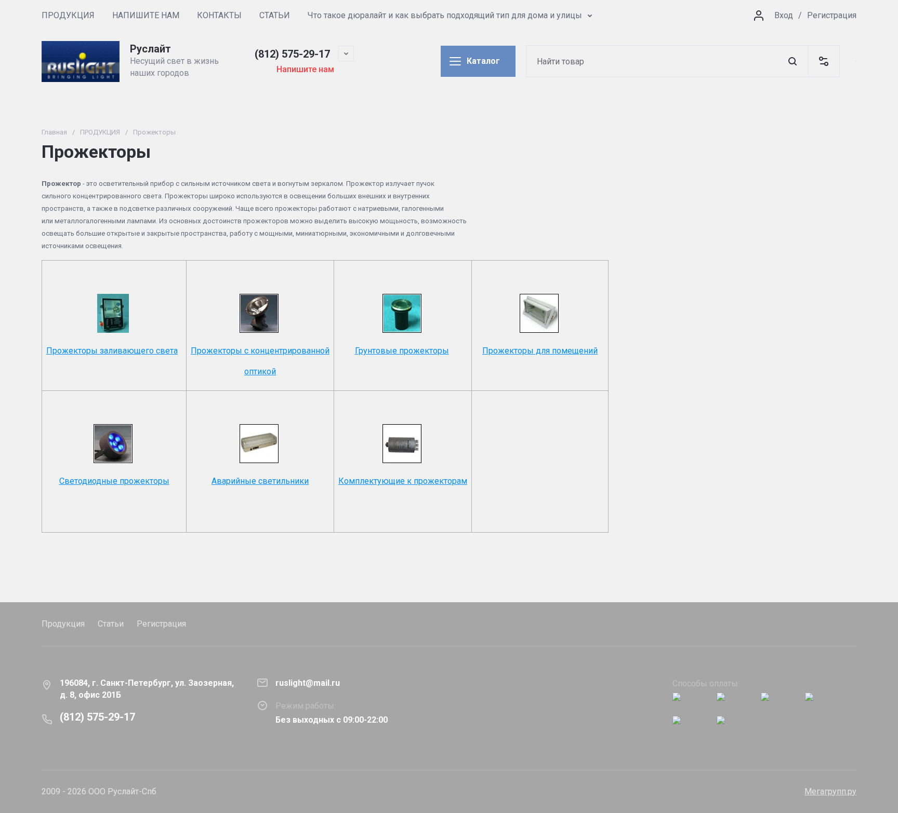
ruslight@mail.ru (307, 683)
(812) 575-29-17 (292, 54)
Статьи (111, 624)
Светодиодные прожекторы (114, 481)
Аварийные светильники (260, 481)
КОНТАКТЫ (219, 15)
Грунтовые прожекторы (402, 351)
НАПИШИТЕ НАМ (145, 15)
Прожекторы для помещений (540, 351)
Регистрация (831, 15)
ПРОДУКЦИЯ (68, 15)
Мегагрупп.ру (830, 791)
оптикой (260, 371)
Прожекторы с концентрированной (260, 351)
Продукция (63, 624)
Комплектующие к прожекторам (402, 481)
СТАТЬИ (274, 15)
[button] (823, 61)
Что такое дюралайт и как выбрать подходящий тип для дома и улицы (445, 15)
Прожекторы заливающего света (112, 351)
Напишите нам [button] (305, 69)
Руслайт (150, 49)
